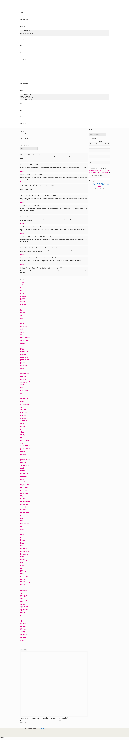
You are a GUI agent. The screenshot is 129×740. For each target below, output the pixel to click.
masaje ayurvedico (24, 481)
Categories (24, 281)
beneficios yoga (23, 354)
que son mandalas (24, 560)
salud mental (23, 592)
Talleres (22, 302)
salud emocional (24, 590)
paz (21, 537)
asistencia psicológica (25, 337)
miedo (21, 517)
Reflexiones (22, 298)
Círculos (22, 293)
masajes (22, 482)
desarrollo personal (24, 403)
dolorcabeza (23, 415)
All (21, 287)
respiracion (22, 581)
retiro (21, 585)
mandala (22, 468)
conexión (22, 384)
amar (21, 317)
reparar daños (23, 574)
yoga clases (23, 628)
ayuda (21, 345)
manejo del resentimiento (25, 478)
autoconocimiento (24, 340)
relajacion (22, 573)
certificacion (23, 367)
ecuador (22, 423)
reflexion (22, 565)
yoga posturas (23, 634)
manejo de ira (23, 474)
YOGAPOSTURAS (24, 640)
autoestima (22, 343)
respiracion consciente (25, 582)
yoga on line (23, 632)
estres (21, 437)
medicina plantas (24, 493)
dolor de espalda (24, 413)
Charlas (22, 292)
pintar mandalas (23, 548)
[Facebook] (21, 730)
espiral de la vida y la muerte (26, 431)
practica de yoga (24, 554)
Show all (23, 285)
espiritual (22, 434)
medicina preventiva (24, 495)
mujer (21, 520)
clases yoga (23, 376)
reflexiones (22, 567)
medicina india (23, 490)
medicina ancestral (24, 487)
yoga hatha (22, 631)
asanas (22, 335)
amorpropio (23, 321)
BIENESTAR (22, 356)
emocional (22, 426)
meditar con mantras (24, 512)
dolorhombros (23, 420)
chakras (22, 368)
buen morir (22, 360)
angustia (22, 323)
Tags (23, 282)
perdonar (22, 546)
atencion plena (23, 338)
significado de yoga (24, 606)
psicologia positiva (24, 557)
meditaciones (23, 509)
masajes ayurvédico (24, 484)
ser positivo (22, 604)
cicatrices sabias (24, 370)
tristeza (22, 617)
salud (21, 589)
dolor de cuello (23, 412)
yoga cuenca (23, 629)
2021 (21, 310)
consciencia (23, 385)
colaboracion (23, 379)
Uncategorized (23, 304)
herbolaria (22, 453)
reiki (21, 568)
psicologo (22, 559)
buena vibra (22, 363)
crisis (21, 392)
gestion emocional (24, 446)
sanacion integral (24, 600)
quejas (21, 562)
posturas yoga (23, 553)
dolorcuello (22, 417)
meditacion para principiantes (26, 506)
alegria (21, 315)
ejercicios (22, 424)
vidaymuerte (23, 621)
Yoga (21, 306)
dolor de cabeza (23, 410)
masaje (22, 479)
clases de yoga (23, 374)
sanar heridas (23, 603)
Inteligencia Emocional (25, 459)
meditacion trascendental (25, 507)
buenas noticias (23, 365)
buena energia (23, 362)
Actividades (23, 288)
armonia (22, 332)
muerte (21, 518)
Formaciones (23, 295)
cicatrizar (22, 371)
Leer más (22, 161)
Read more (24, 723)
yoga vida (22, 635)
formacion (22, 442)
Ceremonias (23, 290)
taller (21, 610)
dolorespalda (23, 418)
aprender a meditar (24, 331)
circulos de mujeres (24, 373)
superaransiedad (24, 609)
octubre (22, 529)
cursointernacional (24, 398)
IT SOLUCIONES (42, 728)
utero (21, 618)
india (21, 456)
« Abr (90, 166)
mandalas (22, 470)
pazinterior (22, 540)
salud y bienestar (24, 593)
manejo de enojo (24, 473)
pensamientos (23, 542)
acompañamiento (24, 313)
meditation (22, 514)
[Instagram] (21, 733)
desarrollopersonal (24, 404)
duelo (21, 421)
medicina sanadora (24, 496)
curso (21, 396)
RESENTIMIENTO (23, 578)
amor (21, 318)
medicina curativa (24, 489)
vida (21, 620)
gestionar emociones (25, 448)
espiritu (22, 432)
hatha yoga (22, 451)
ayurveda (22, 346)
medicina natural (23, 492)
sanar (21, 601)
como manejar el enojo (25, 381)
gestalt (21, 443)
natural (21, 526)
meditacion (22, 498)
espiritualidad (23, 435)
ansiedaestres (23, 326)
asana (21, 334)
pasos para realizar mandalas (26, 535)
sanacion (22, 598)
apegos (22, 328)
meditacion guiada (24, 503)
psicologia (22, 556)
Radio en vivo (23, 296)
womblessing (23, 623)
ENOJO (21, 429)
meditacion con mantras (25, 499)
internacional (23, 460)
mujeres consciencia (24, 523)
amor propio (23, 320)
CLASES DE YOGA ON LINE (94, 173)
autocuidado (23, 342)
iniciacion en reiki (24, 457)
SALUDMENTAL (23, 596)
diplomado (22, 407)
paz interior (22, 539)
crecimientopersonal (24, 390)
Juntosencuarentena (24, 465)
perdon (22, 545)
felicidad (22, 438)
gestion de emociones (25, 445)
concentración (23, 382)
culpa (21, 395)
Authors (23, 284)
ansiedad (22, 324)
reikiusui (22, 570)
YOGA (21, 625)
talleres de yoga (23, 612)
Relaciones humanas (24, 571)
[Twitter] (21, 731)
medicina (22, 485)
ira (20, 464)
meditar (22, 510)
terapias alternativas (24, 614)
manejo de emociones (25, 471)
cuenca (22, 393)
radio (21, 564)
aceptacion (22, 312)
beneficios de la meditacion (26, 353)
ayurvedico (22, 348)
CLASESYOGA (23, 378)
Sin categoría (23, 301)
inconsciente (23, 454)
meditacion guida (24, 504)
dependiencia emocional (25, 399)
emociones (22, 428)
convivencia (22, 387)
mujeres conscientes (24, 524)
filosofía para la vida (24, 440)
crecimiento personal (24, 388)
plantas (22, 549)
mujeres (22, 521)
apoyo (21, 329)
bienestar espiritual (24, 359)
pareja (21, 532)
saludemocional (23, 595)
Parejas (22, 534)
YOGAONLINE (23, 639)
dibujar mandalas (24, 406)
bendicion (22, 349)
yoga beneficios (23, 626)
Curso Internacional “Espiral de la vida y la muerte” (44, 717)
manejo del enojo (24, 476)
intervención (23, 462)
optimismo (22, 531)
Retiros (21, 299)
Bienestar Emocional (24, 357)
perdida (22, 543)
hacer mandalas (23, 449)
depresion (22, 401)
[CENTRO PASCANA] (24, 7)
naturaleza (22, 528)
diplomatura (23, 409)
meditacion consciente (25, 501)
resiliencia (22, 579)
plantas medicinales (24, 551)
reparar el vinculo (24, 576)
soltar (21, 607)
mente (21, 515)
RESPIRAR (22, 584)
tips (21, 615)
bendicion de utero (24, 351)
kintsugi (22, 467)
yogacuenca (23, 637)
